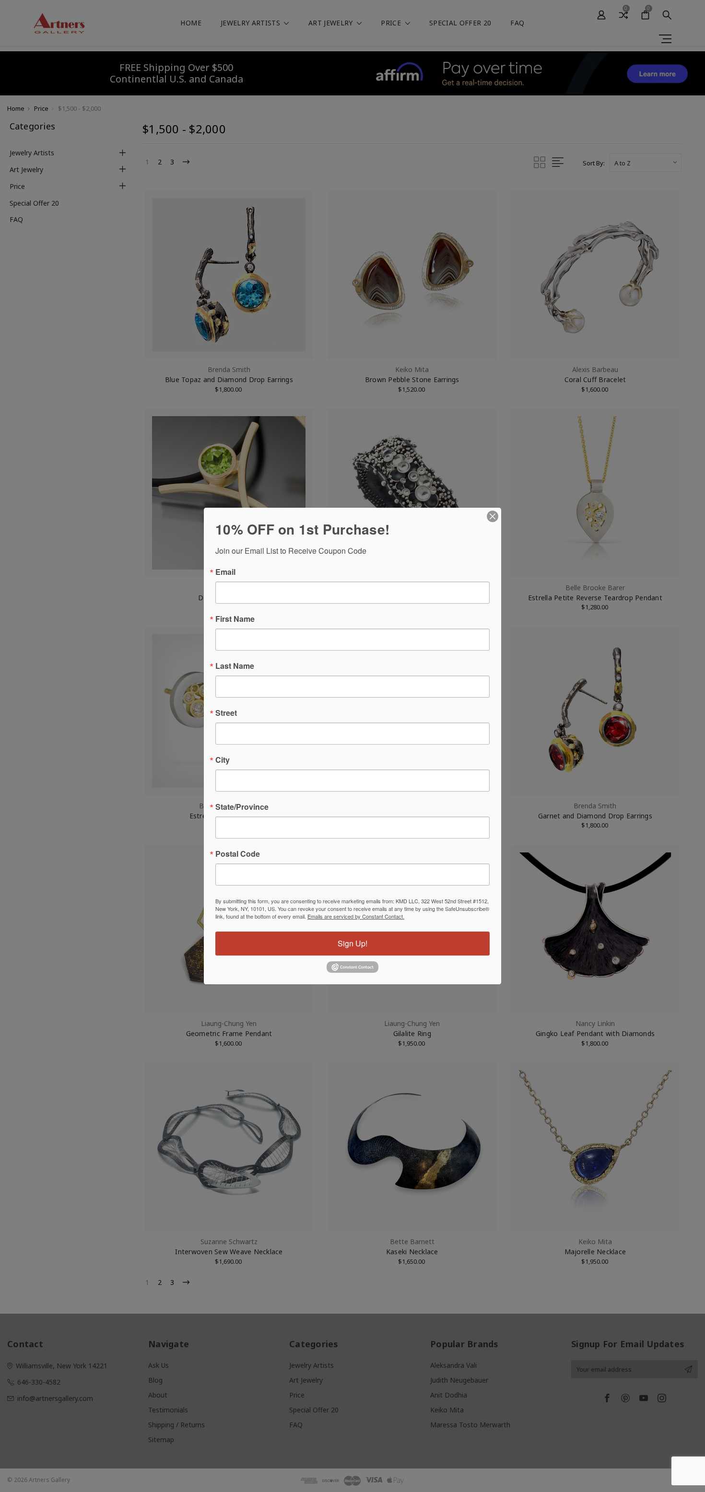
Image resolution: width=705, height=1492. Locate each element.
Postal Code (237, 854)
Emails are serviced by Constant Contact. (355, 916)
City (222, 760)
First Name (235, 619)
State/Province (242, 807)
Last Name (234, 666)
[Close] (492, 516)
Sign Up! (352, 943)
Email (225, 572)
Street (226, 713)
